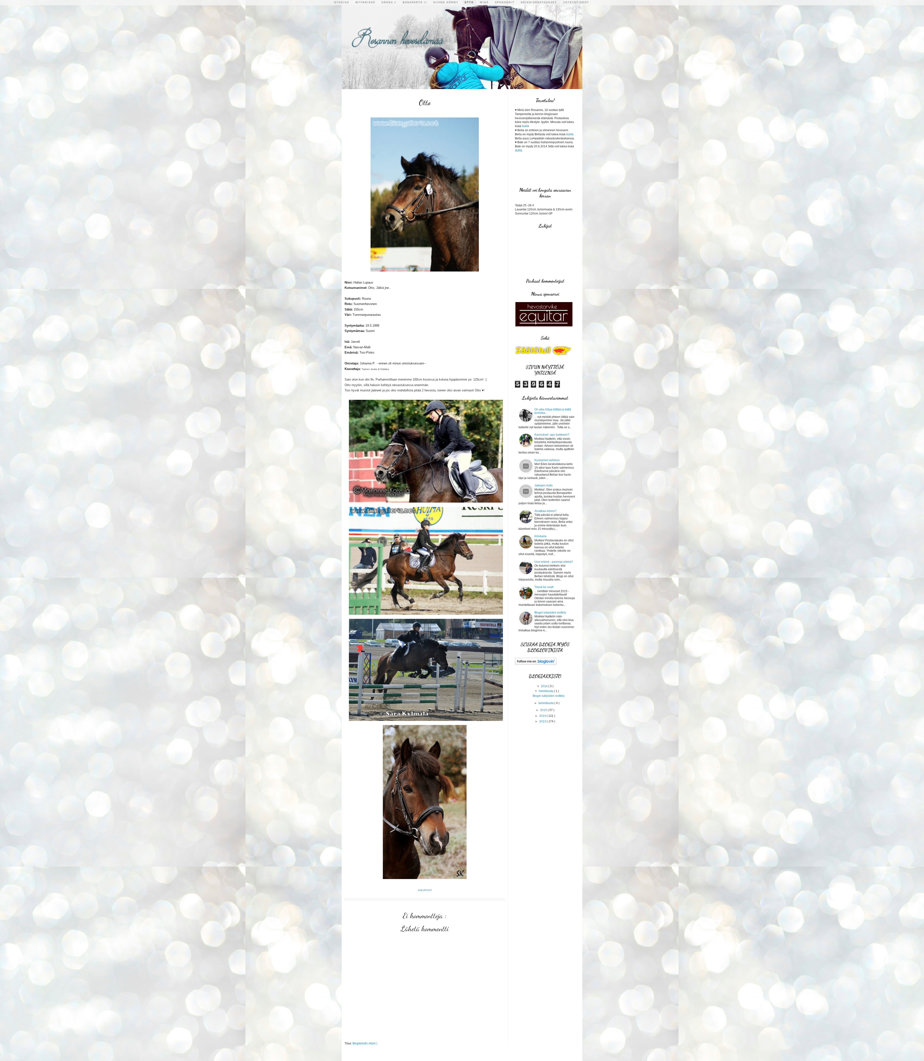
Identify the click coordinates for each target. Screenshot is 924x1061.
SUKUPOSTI (425, 890)
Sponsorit (505, 2)
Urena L (389, 2)
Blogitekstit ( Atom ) (365, 1043)
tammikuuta (546, 703)
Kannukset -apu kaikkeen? (551, 434)
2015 (544, 710)
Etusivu (341, 2)
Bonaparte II (415, 2)
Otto (469, 2)
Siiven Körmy (445, 2)
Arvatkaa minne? (545, 511)
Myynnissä (365, 2)
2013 (543, 721)
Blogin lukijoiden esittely (550, 612)
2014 (543, 716)
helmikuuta (546, 691)
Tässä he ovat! (543, 587)
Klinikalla (540, 536)
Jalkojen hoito (543, 485)
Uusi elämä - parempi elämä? (553, 561)
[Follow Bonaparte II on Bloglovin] (536, 664)
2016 (544, 686)
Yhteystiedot (576, 2)
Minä (484, 2)
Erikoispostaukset (539, 2)
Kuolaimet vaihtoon (547, 460)
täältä (525, 126)
